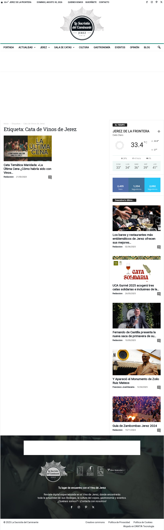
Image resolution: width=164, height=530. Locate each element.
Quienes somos (75, 2)
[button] (159, 47)
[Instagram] (152, 2)
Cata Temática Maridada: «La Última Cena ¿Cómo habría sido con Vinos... (27, 168)
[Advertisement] (82, 61)
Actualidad (26, 47)
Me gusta (120, 179)
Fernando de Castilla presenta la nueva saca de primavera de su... (134, 334)
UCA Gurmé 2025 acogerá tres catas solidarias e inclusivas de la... (136, 287)
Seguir (136, 179)
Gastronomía (102, 47)
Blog (147, 47)
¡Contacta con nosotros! (93, 501)
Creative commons (95, 522)
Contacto (104, 2)
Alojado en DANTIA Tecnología (138, 526)
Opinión (134, 47)
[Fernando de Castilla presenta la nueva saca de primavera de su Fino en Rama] (137, 315)
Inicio (6, 123)
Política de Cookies (143, 522)
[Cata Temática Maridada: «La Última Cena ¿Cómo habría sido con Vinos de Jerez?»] (28, 148)
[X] (161, 2)
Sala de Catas (63, 47)
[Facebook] (147, 2)
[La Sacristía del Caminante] (82, 24)
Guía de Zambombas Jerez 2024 (135, 426)
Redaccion (9, 177)
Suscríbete (91, 2)
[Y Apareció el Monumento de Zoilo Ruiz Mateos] (137, 362)
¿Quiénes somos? (67, 501)
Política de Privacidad (119, 522)
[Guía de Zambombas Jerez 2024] (137, 409)
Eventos (120, 47)
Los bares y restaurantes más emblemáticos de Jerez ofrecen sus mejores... (134, 238)
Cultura (84, 47)
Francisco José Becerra (123, 387)
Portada (9, 47)
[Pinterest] (157, 2)
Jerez (43, 47)
